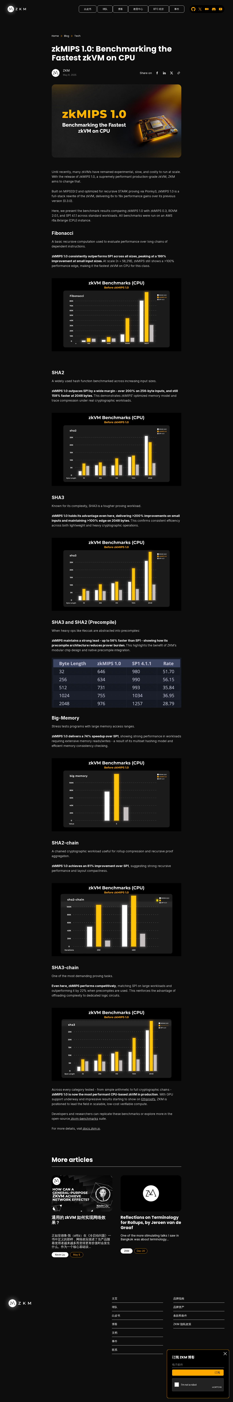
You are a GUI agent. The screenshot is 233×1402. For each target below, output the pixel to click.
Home (55, 36)
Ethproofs (148, 1099)
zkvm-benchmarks (84, 1118)
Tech (77, 36)
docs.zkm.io (91, 1128)
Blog (66, 36)
